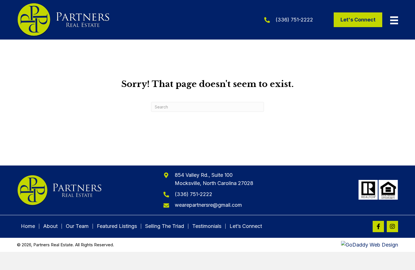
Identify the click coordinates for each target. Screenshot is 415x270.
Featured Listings (117, 226)
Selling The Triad (164, 226)
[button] (378, 226)
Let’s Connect (246, 226)
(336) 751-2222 (294, 20)
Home (28, 226)
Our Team (77, 226)
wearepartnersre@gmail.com (208, 205)
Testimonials (206, 226)
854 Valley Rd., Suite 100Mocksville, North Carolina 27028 (214, 179)
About (50, 226)
